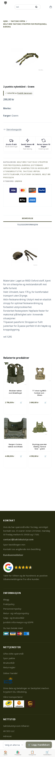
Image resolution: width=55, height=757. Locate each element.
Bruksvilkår (9, 662)
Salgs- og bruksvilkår (13, 617)
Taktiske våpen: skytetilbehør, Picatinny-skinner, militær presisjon (26, 174)
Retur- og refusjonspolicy (16, 613)
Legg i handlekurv (41, 744)
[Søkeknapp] (36, 7)
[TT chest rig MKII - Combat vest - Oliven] (39, 373)
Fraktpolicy (9, 604)
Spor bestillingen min (14, 544)
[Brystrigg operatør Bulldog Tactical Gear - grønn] (39, 427)
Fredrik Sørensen (24, 93)
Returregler (9, 667)
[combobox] (24, 7)
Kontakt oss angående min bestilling (21, 549)
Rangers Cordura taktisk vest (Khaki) (15, 445)
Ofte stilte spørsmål (13, 653)
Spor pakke (9, 658)
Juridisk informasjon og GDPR (18, 622)
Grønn (18, 181)
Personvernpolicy (12, 608)
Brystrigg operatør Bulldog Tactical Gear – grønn (39, 446)
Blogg (6, 599)
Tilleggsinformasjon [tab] (27, 224)
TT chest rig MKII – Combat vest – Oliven (39, 393)
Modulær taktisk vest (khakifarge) (15, 392)
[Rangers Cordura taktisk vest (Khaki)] (15, 427)
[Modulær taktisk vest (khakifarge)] (15, 373)
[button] (12, 129)
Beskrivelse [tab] (27, 218)
